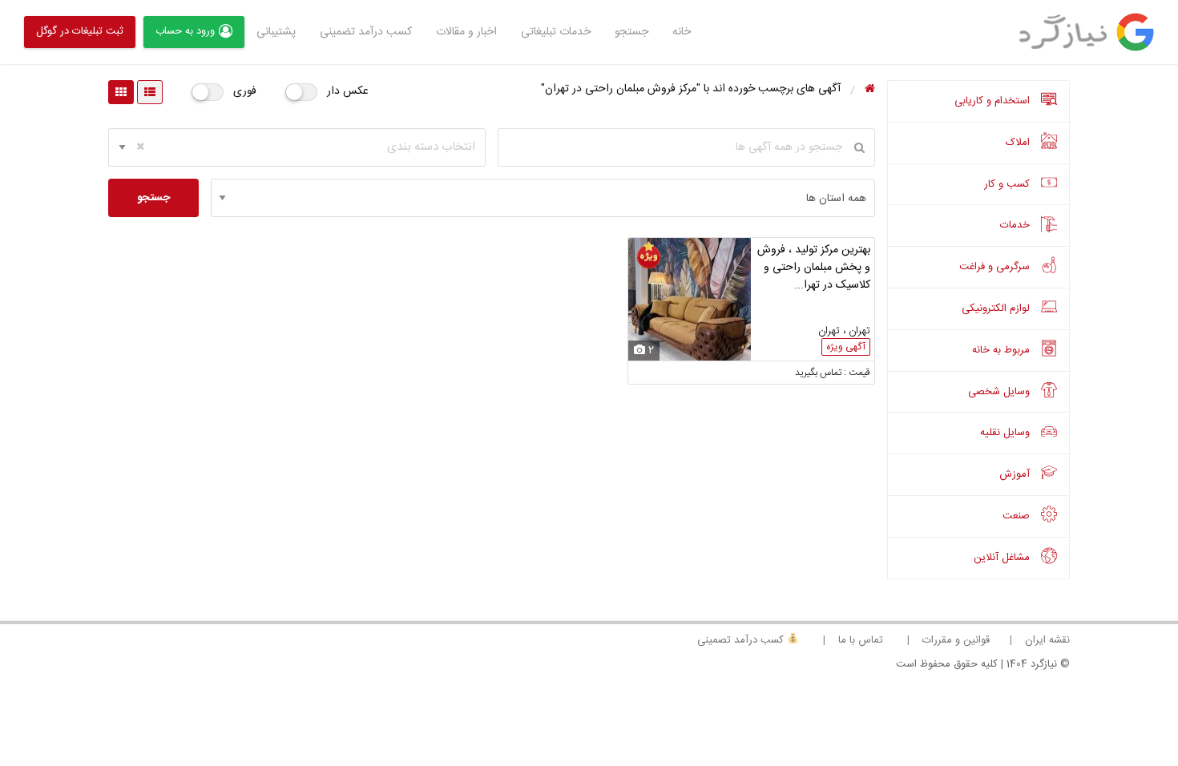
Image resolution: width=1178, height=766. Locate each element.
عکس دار (348, 91)
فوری (244, 91)
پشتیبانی (276, 32)
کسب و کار (1008, 184)
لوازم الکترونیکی (997, 308)
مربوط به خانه (1002, 350)
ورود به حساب (185, 31)
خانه (681, 32)
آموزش (1016, 474)
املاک (1019, 142)
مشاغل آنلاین (1003, 557)
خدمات (1016, 225)
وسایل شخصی (1000, 392)
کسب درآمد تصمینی (742, 640)
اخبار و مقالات (466, 32)
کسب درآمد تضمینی (366, 32)
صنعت (1018, 516)
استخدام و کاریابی (993, 101)
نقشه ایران (1047, 640)
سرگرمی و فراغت (996, 267)
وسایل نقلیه (1006, 432)
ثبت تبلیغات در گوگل (79, 31)
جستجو (631, 32)
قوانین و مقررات (956, 640)
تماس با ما (860, 640)
